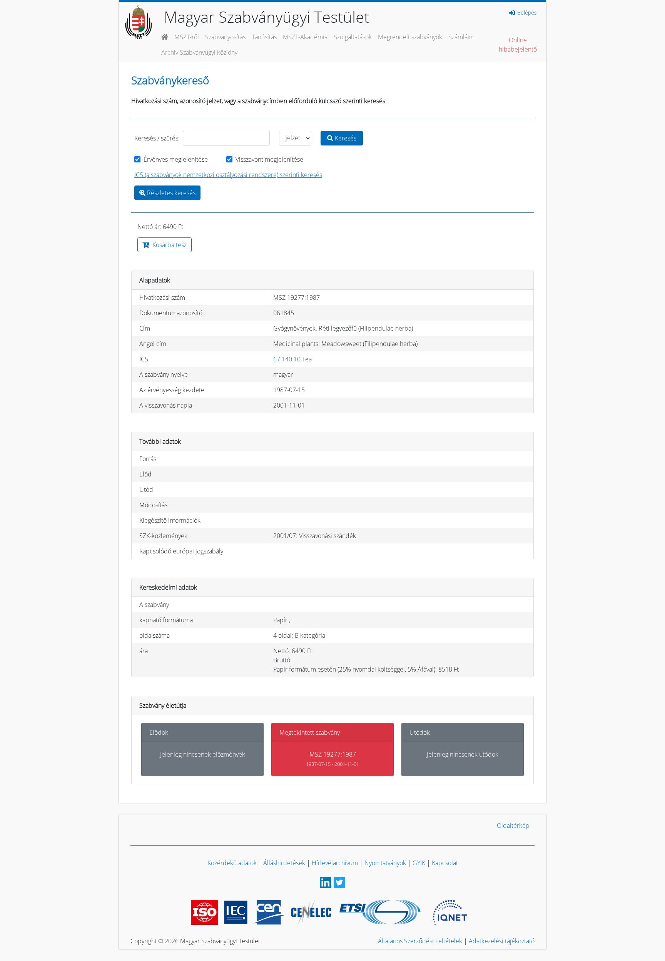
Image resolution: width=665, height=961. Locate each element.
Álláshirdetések (284, 863)
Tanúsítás (264, 37)
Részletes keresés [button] (170, 193)
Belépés (526, 13)
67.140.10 (287, 359)
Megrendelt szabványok (410, 37)
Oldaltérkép (513, 825)
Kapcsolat (445, 863)
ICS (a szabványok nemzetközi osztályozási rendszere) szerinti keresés (228, 174)
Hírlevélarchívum (335, 863)
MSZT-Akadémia (305, 37)
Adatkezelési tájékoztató (502, 941)
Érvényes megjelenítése (176, 159)
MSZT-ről (186, 37)
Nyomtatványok (385, 863)
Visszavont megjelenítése (269, 159)
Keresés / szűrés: (157, 138)
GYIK (419, 863)
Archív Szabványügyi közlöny (199, 52)
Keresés (344, 138)
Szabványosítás (225, 37)
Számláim (461, 37)
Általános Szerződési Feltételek (420, 941)
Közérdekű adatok (232, 863)
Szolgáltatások (353, 37)
